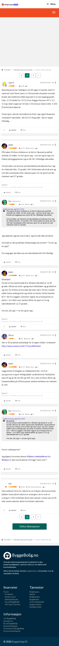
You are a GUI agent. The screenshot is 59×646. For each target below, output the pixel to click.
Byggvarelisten (35, 604)
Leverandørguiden (37, 602)
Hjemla (32, 594)
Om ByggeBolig (9, 618)
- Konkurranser (9, 597)
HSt (10, 484)
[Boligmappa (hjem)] (10, 4)
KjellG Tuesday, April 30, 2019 (14, 419)
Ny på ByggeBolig (10, 623)
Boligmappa (34, 592)
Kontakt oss (8, 621)
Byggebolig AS (19, 641)
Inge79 (11, 83)
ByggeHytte (34, 599)
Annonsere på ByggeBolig (13, 628)
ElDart (11, 335)
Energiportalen (35, 607)
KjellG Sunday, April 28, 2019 (13, 209)
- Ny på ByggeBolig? (11, 602)
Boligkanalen (35, 597)
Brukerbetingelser (10, 626)
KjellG (11, 145)
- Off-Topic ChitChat (11, 604)
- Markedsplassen (10, 599)
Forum (6, 592)
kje (10, 201)
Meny (53, 4)
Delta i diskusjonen (29, 526)
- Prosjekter (8, 594)
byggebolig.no (32, 571)
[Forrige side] (33, 75)
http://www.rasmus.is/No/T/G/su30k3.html (21, 346)
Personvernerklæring (11, 631)
